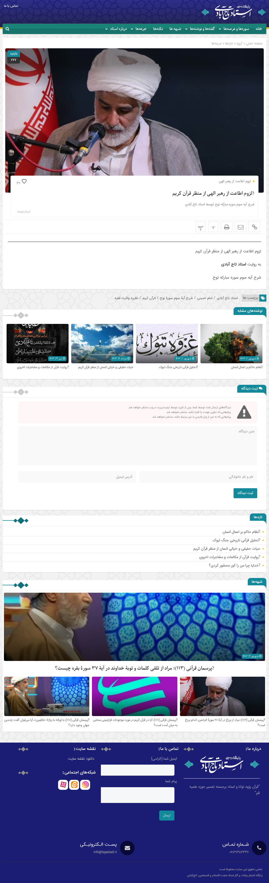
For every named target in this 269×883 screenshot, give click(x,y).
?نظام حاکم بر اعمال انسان (246, 367)
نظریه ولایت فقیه (126, 298)
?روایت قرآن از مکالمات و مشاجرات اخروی (43, 367)
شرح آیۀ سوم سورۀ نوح (176, 298)
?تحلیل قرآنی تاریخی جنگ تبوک (178, 367)
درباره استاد (118, 29)
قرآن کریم (149, 298)
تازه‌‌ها (229, 43)
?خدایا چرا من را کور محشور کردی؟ (234, 565)
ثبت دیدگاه (245, 493)
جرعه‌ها (141, 29)
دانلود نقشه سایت (81, 759)
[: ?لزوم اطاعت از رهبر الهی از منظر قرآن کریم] (240, 227)
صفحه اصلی (253, 43)
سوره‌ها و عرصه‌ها (236, 29)
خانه (259, 29)
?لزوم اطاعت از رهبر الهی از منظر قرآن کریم (213, 193)
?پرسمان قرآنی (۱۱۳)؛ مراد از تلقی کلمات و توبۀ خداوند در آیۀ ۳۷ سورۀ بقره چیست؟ (134, 668)
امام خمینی (205, 298)
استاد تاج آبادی (227, 298)
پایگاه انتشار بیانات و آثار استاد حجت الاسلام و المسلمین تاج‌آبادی (224, 875)
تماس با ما (11, 6)
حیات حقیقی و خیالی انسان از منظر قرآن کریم (106, 367)
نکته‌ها (158, 29)
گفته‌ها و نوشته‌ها (202, 29)
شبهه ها (175, 29)
